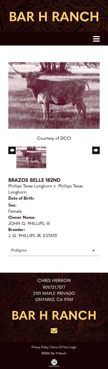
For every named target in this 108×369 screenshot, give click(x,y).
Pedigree (19, 250)
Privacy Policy (40, 347)
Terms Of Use (59, 347)
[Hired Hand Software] (54, 363)
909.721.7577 (54, 287)
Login (73, 347)
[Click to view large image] (54, 95)
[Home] (54, 314)
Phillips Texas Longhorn (30, 186)
